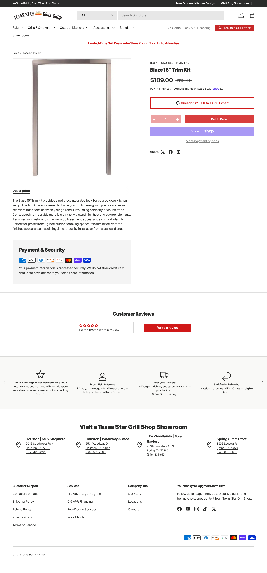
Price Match (75, 517)
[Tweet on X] (163, 152)
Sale (15, 27)
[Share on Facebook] (171, 152)
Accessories (101, 27)
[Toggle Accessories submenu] (113, 27)
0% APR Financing (198, 28)
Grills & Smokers (39, 27)
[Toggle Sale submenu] (21, 27)
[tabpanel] (72, 214)
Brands (124, 27)
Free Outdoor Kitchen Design (195, 3)
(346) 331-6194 (156, 454)
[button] (252, 15)
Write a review (168, 328)
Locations (135, 501)
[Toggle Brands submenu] (132, 27)
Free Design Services (82, 509)
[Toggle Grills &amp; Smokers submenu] (53, 27)
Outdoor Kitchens (72, 27)
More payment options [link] (202, 141)
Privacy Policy (22, 517)
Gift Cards (173, 28)
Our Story (134, 494)
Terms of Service (24, 525)
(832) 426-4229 (36, 452)
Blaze (153, 62)
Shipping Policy (23, 501)
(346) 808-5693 (227, 452)
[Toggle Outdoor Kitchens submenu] (87, 27)
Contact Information (26, 494)
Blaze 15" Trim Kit (31, 52)
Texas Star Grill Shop (33, 554)
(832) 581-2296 (96, 452)
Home (16, 52)
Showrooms (21, 35)
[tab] (21, 190)
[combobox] (150, 15)
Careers (133, 509)
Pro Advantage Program (84, 494)
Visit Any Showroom (235, 3)
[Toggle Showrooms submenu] (32, 35)
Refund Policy (22, 509)
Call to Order (219, 119)
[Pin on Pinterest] (178, 152)
